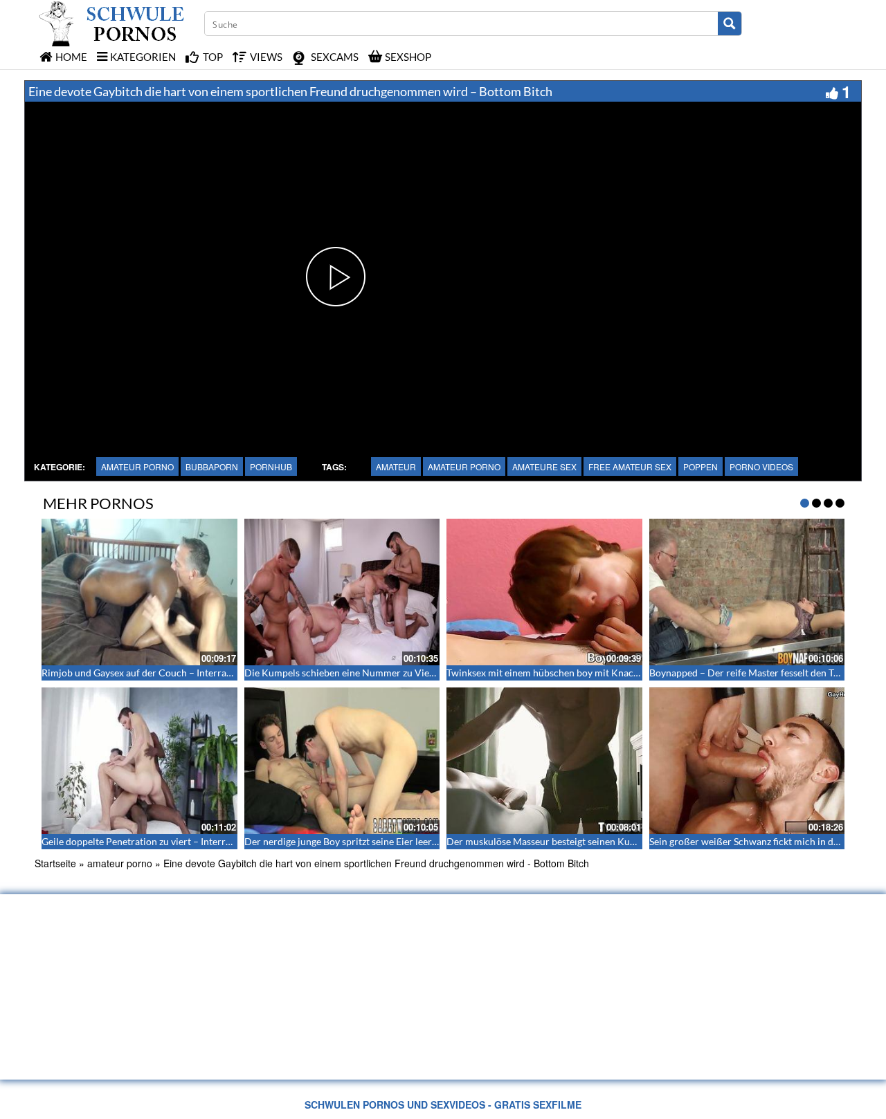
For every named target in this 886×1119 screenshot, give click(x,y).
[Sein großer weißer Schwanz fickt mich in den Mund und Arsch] (747, 760)
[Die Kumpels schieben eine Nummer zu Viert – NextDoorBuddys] (342, 592)
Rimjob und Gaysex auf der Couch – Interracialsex (148, 672)
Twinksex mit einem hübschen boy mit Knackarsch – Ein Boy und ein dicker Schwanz (626, 672)
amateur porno (137, 466)
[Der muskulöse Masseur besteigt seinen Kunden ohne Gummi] (544, 760)
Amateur (396, 466)
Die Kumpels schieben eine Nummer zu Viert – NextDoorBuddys (383, 672)
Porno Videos (761, 466)
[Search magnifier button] (729, 23)
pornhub (271, 466)
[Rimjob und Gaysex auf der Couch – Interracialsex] (139, 592)
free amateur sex (629, 466)
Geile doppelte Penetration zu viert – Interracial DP (152, 841)
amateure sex (544, 466)
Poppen (700, 466)
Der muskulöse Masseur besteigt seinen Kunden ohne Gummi (577, 841)
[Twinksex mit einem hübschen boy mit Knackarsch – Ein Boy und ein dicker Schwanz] (544, 592)
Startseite (55, 863)
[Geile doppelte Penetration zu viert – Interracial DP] (139, 760)
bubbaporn (212, 466)
